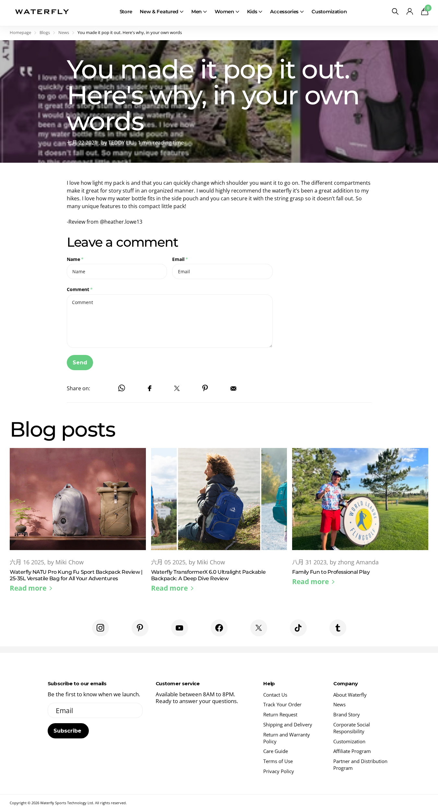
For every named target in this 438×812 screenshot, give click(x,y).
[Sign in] (409, 11)
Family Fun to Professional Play (360, 522)
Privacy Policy (278, 771)
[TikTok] (298, 627)
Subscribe (68, 731)
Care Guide (275, 751)
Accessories (284, 11)
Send (80, 362)
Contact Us (275, 694)
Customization (329, 11)
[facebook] (219, 627)
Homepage (20, 32)
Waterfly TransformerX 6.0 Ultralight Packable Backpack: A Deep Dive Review (219, 525)
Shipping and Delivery (287, 724)
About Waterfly (350, 694)
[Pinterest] (140, 627)
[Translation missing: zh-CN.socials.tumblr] (337, 627)
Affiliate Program (352, 751)
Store (126, 11)
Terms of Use (278, 761)
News (63, 32)
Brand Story (346, 714)
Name (75, 259)
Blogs (45, 32)
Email (180, 259)
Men (196, 11)
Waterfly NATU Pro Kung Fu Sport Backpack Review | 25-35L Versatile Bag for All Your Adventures (78, 525)
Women (224, 11)
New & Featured (159, 11)
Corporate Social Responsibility (351, 728)
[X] (258, 627)
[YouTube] (179, 627)
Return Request (280, 714)
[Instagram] (100, 627)
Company (345, 683)
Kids (252, 11)
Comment (80, 289)
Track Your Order (282, 704)
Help (269, 683)
